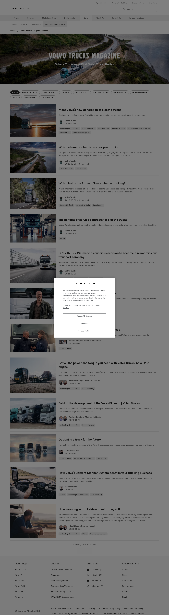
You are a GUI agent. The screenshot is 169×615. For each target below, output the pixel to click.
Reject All (84, 323)
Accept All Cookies (84, 316)
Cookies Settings (84, 331)
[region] (84, 307)
